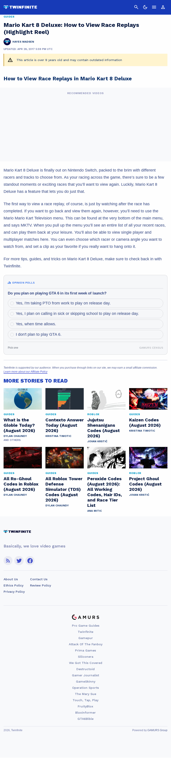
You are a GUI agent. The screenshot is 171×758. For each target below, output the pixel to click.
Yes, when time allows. (36, 324)
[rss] (8, 560)
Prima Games (85, 650)
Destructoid (85, 669)
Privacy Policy (14, 591)
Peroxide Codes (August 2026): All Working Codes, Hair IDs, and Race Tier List (104, 492)
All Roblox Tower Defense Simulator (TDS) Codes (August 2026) (63, 489)
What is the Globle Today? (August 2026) (19, 425)
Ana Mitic (94, 510)
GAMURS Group (157, 730)
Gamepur (85, 638)
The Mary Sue (85, 694)
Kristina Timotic (58, 436)
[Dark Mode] (145, 7)
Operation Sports (85, 687)
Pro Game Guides (85, 625)
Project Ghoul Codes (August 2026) (145, 484)
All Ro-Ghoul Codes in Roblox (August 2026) (21, 484)
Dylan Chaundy (15, 436)
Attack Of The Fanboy (85, 644)
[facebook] (30, 560)
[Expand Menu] (154, 7)
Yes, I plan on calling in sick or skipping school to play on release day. (77, 313)
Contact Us (38, 579)
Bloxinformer (85, 712)
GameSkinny (85, 681)
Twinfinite (85, 632)
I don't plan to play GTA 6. (38, 334)
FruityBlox (85, 706)
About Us (11, 579)
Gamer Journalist (85, 675)
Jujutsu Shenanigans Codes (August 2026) (103, 427)
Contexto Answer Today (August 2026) (64, 425)
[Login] (163, 7)
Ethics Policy (13, 585)
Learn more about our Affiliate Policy (25, 371)
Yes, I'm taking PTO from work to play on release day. (63, 303)
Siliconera (85, 656)
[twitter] (19, 560)
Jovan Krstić (97, 441)
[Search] (136, 7)
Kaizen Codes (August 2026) (145, 422)
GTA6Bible (85, 718)
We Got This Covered (85, 663)
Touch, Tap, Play (85, 700)
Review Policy (40, 585)
